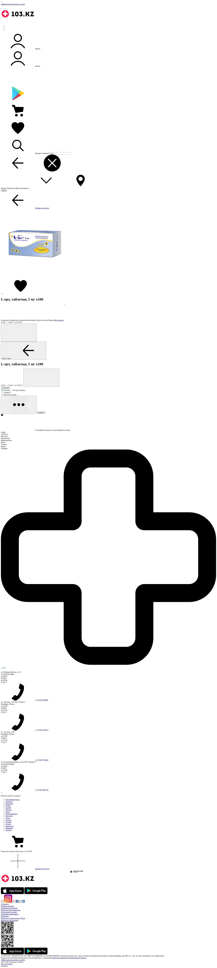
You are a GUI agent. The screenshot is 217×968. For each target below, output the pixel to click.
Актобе (8, 808)
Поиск (7, 25)
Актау (7, 818)
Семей (7, 806)
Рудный (8, 822)
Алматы (8, 830)
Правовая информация (9, 914)
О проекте (5, 904)
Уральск (8, 810)
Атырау (8, 820)
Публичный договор (9, 912)
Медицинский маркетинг (11, 910)
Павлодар (9, 804)
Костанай (9, 816)
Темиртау (9, 802)
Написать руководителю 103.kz (13, 918)
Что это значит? (7, 964)
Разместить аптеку (42, 869)
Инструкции (10, 30)
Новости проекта (7, 906)
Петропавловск (11, 814)
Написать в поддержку (10, 920)
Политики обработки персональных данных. (69, 958)
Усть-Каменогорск (12, 800)
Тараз (7, 812)
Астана (8, 824)
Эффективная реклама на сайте (13, 4)
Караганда (9, 826)
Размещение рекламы (9, 908)
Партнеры (5, 916)
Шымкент (9, 828)
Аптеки (8, 27)
